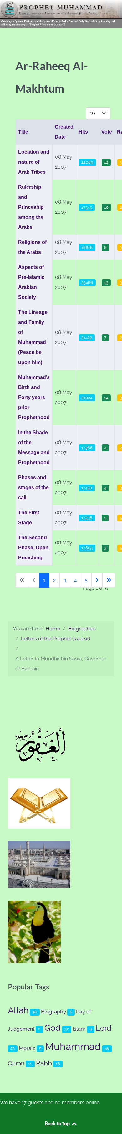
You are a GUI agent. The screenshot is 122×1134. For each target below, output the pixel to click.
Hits (83, 132)
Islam (79, 1029)
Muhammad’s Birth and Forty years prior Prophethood (34, 397)
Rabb (44, 1063)
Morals (27, 1048)
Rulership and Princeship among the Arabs (31, 207)
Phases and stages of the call (33, 487)
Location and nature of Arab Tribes (33, 162)
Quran (16, 1063)
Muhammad (73, 1047)
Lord (103, 1028)
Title (23, 132)
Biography (53, 1011)
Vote (106, 132)
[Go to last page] (108, 580)
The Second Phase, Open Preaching (33, 547)
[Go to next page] (97, 580)
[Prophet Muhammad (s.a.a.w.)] (61, 14)
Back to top (58, 1123)
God (52, 1028)
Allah (18, 1010)
